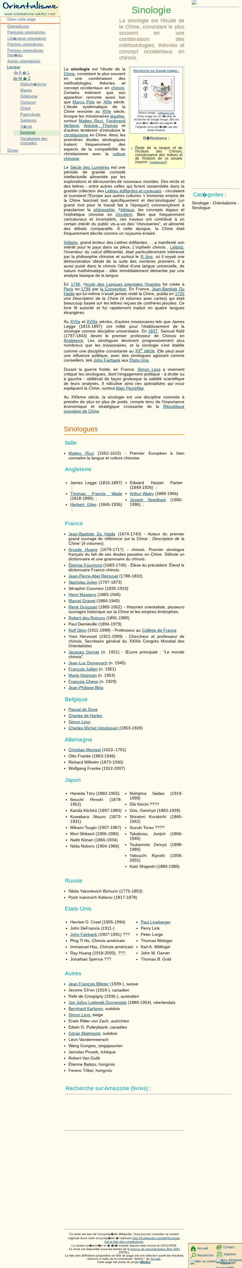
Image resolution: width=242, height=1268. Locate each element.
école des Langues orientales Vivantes (123, 284)
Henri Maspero (82, 594)
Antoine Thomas (100, 125)
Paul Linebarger (156, 922)
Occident (124, 214)
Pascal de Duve (83, 709)
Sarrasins (28, 120)
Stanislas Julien (82, 582)
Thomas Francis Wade (96, 493)
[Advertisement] (90, 19)
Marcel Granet (81, 600)
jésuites (117, 116)
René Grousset (82, 607)
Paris (68, 289)
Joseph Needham (148, 499)
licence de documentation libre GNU (155, 1249)
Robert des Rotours (86, 617)
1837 (153, 331)
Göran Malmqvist (84, 1033)
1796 (86, 289)
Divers (12, 150)
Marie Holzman (82, 675)
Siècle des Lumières (89, 167)
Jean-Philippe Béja (85, 687)
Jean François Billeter (88, 983)
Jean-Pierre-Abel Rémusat (93, 576)
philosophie (104, 209)
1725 (179, 293)
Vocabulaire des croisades (34, 140)
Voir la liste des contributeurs (123, 1241)
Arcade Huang (82, 549)
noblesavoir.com (166, 113)
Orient (25, 108)
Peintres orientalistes (25, 44)
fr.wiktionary (158, 162)
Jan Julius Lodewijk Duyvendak (97, 1002)
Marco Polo (83, 102)
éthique (127, 209)
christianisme (76, 135)
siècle (145, 350)
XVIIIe (92, 321)
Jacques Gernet (83, 652)
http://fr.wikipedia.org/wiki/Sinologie (156, 1238)
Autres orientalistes (23, 61)
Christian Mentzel (84, 749)
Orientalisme (18, 26)
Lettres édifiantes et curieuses (133, 190)
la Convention (113, 289)
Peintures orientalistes (26, 32)
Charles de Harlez (85, 715)
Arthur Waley (142, 493)
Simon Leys (149, 369)
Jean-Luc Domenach (87, 663)
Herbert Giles (83, 504)
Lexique (13, 67)
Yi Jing (146, 256)
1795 (75, 284)
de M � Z (21, 78)
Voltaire (71, 242)
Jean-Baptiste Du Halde (91, 534)
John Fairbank (107, 360)
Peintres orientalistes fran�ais (25, 52)
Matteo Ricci (91, 120)
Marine (26, 90)
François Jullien (83, 669)
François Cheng (83, 681)
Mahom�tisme (33, 84)
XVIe (106, 111)
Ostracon (28, 102)
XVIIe (75, 321)
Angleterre (73, 340)
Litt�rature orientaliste (26, 38)
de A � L (22, 72)
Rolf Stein (77, 630)
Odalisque (28, 96)
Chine (69, 73)
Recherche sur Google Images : (156, 70)
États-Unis (139, 360)
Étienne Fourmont (85, 565)
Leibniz (176, 247)
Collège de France (159, 630)
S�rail (26, 126)
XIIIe (107, 102)
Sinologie (27, 132)
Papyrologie (30, 114)
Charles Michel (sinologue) (94, 728)
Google (156, 1258)
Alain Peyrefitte (130, 388)
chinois (117, 87)
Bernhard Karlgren (85, 1008)
